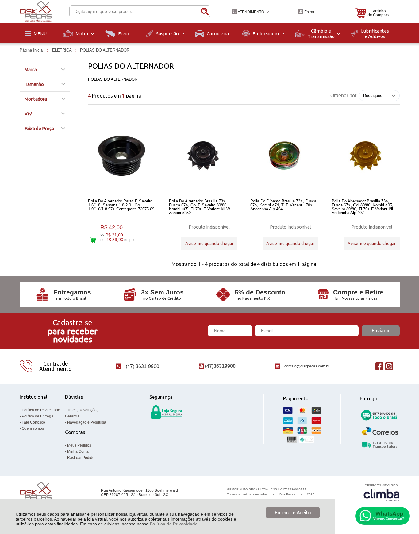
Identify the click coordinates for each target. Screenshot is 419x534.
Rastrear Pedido (80, 457)
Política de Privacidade (174, 523)
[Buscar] (204, 11)
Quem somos (33, 428)
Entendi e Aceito (293, 512)
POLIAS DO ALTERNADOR (104, 50)
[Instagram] (389, 366)
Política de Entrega (37, 416)
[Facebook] (379, 366)
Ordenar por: (344, 95)
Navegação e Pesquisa (86, 422)
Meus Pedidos (79, 445)
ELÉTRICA (62, 50)
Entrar (309, 12)
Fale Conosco (33, 422)
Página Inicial (32, 50)
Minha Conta (78, 451)
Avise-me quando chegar (209, 243)
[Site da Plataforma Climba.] (381, 492)
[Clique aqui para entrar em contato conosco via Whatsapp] (382, 516)
